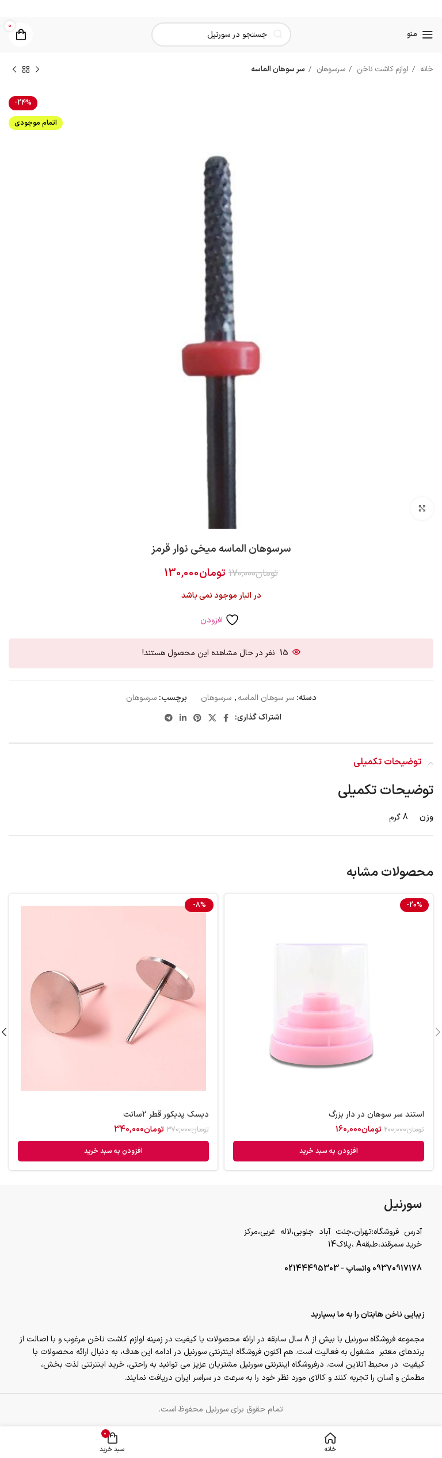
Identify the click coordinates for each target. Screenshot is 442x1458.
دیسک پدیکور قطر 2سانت (166, 1115)
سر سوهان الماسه (278, 69)
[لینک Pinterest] (197, 717)
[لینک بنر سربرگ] (221, 8)
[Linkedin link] (183, 717)
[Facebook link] (226, 717)
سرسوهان (329, 69)
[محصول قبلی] (37, 70)
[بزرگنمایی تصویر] (421, 508)
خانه (425, 69)
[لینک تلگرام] (168, 717)
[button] (328, 1151)
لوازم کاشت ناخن (382, 69)
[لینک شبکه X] (212, 717)
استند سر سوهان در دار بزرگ (376, 1115)
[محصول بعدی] (14, 70)
